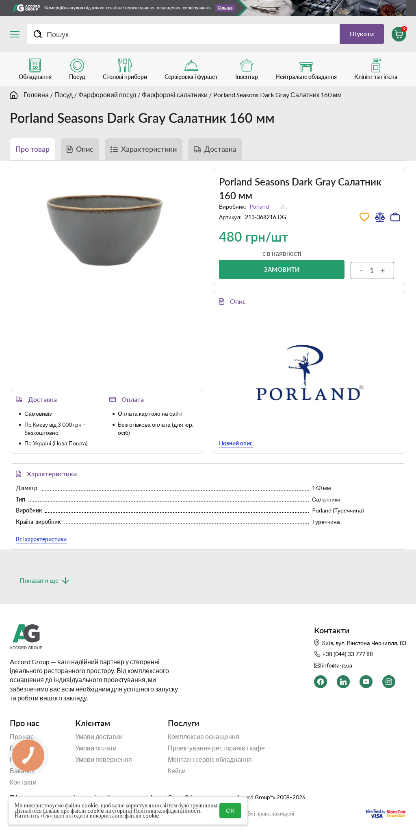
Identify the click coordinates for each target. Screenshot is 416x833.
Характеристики (149, 148)
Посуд (63, 94)
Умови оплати (96, 748)
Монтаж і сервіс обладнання (210, 759)
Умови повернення (103, 759)
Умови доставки (99, 736)
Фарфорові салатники (175, 94)
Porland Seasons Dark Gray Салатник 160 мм (277, 94)
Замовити (282, 269)
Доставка (220, 148)
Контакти (23, 782)
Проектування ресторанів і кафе (216, 748)
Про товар (32, 148)
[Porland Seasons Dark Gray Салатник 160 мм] (106, 227)
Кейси (177, 771)
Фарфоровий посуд (107, 94)
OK (230, 810)
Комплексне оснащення (203, 736)
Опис (84, 148)
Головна (36, 94)
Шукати (362, 33)
